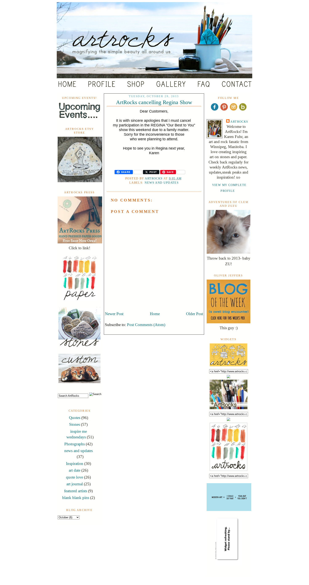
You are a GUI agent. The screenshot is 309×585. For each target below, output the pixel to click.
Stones (74, 424)
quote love (74, 477)
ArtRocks (239, 121)
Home (155, 314)
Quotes (74, 417)
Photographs (74, 444)
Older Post (194, 314)
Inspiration (74, 463)
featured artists (75, 491)
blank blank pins (75, 497)
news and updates (78, 450)
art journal (74, 484)
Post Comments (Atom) (146, 324)
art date (74, 470)
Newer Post (114, 314)
